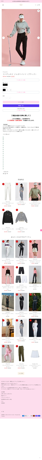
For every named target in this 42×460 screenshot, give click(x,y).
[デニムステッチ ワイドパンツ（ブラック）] (21, 302)
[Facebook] (1, 1)
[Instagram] (2, 1)
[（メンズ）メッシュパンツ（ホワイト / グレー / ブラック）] (21, 275)
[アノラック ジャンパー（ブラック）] (8, 217)
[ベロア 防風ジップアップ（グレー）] (21, 217)
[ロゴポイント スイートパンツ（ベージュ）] (8, 328)
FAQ (2, 401)
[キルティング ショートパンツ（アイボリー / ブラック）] (35, 249)
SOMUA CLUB (11, 414)
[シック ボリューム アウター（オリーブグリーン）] (35, 191)
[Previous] (3, 38)
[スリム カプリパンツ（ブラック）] (8, 302)
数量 (4, 95)
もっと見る (21, 373)
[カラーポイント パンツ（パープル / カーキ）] (8, 249)
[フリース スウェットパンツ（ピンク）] (8, 354)
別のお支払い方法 (21, 108)
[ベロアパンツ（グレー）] (21, 191)
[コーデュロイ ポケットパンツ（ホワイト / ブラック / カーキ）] (8, 275)
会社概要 (3, 391)
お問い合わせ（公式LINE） (6, 393)
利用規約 (3, 403)
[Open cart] (37, 5)
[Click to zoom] (38, 11)
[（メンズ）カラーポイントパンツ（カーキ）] (21, 354)
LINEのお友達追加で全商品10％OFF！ (21, 1)
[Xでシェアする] (5, 173)
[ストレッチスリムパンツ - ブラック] (35, 275)
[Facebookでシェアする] (3, 173)
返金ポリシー (4, 395)
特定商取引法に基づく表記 (6, 399)
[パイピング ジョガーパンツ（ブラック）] (21, 249)
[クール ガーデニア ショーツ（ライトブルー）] (35, 354)
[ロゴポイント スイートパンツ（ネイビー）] (35, 302)
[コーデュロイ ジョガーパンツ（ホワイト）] (8, 191)
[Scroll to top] (40, 458)
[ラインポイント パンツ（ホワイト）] (35, 328)
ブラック (5, 84)
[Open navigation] (6, 5)
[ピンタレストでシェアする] (7, 173)
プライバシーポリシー (5, 397)
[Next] (38, 38)
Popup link (6, 171)
